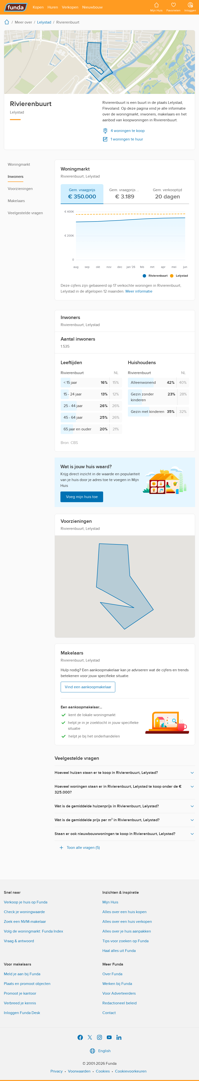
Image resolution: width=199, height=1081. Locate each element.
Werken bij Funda (117, 983)
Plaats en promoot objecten (27, 983)
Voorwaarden (79, 1071)
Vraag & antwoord (19, 941)
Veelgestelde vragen (25, 213)
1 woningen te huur (127, 139)
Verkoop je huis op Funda (25, 902)
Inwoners (15, 176)
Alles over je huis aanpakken (126, 931)
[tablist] (125, 194)
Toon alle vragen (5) (83, 847)
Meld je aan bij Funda (22, 974)
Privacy (56, 1071)
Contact (109, 1012)
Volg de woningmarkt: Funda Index (33, 931)
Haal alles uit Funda (119, 950)
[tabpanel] (125, 250)
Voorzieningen (20, 188)
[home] (8, 22)
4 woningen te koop (128, 130)
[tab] (82, 194)
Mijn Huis (110, 902)
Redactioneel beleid (119, 1003)
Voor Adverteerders (119, 993)
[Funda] (16, 7)
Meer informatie (138, 291)
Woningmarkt (19, 164)
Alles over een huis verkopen (127, 921)
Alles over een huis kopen (124, 911)
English (104, 1050)
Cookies (103, 1071)
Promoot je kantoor (20, 993)
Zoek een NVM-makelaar (25, 921)
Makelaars (16, 200)
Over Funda (112, 974)
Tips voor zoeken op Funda (125, 941)
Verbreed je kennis (20, 1003)
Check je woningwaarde (24, 911)
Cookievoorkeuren (131, 1071)
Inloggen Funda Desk (22, 1012)
